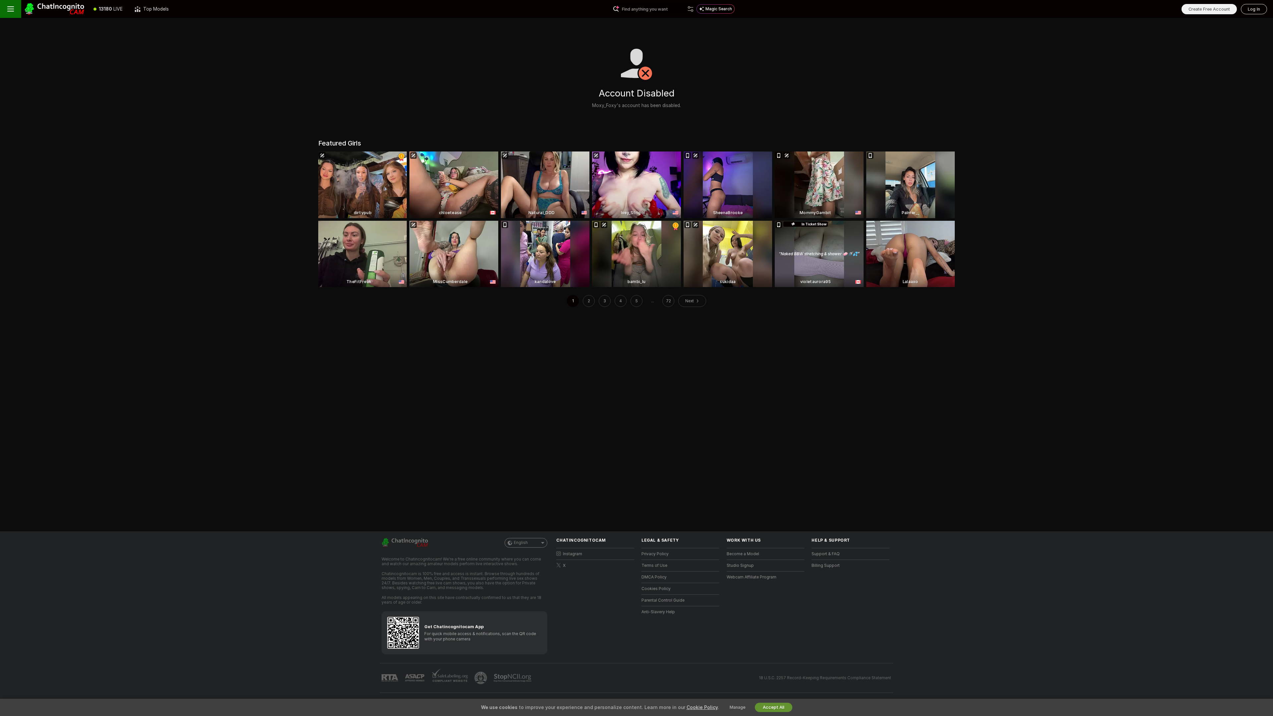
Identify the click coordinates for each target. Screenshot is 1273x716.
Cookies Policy (656, 588)
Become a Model (743, 554)
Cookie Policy (702, 707)
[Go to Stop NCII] (513, 678)
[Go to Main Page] (54, 9)
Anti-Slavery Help (658, 612)
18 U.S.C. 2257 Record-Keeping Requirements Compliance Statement (825, 678)
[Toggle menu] (10, 9)
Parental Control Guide (663, 600)
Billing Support (826, 565)
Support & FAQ (826, 554)
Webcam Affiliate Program (751, 577)
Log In (1254, 9)
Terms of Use (654, 565)
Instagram (572, 554)
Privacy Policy (655, 554)
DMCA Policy (654, 577)
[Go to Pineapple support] (481, 678)
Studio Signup (740, 565)
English (521, 542)
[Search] (690, 9)
